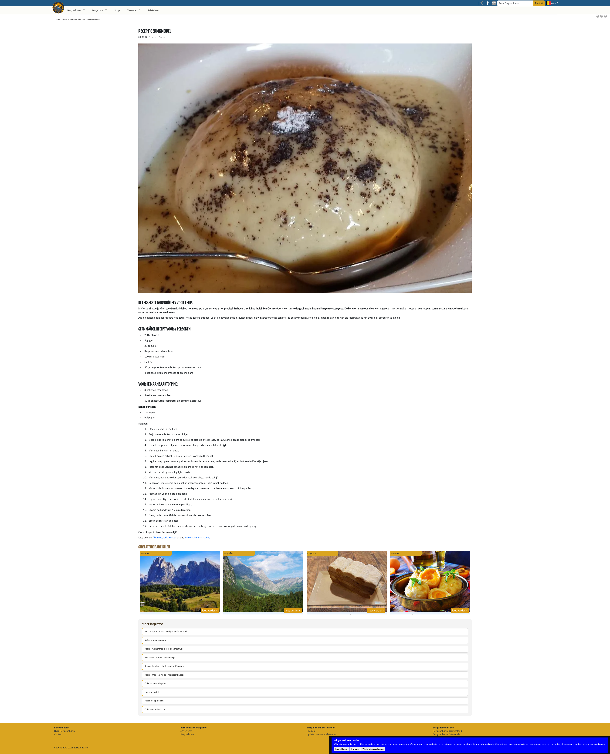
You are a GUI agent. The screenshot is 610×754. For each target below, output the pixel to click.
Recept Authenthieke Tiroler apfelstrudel (164, 649)
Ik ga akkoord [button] (341, 749)
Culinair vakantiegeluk (155, 683)
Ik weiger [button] (355, 749)
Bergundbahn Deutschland (447, 730)
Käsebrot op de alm (154, 701)
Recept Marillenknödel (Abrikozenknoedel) (165, 675)
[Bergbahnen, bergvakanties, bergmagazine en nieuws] (58, 7)
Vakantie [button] (131, 10)
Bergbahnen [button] (74, 10)
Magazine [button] (97, 10)
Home (58, 19)
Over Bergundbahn (64, 730)
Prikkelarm (153, 10)
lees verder (208, 610)
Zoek (538, 3)
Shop (117, 10)
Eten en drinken (77, 19)
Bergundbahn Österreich (446, 734)
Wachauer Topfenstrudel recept (160, 658)
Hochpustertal (152, 692)
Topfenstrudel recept (164, 537)
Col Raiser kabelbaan (155, 709)
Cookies (311, 730)
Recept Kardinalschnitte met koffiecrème (164, 666)
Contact (58, 734)
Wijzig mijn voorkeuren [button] (373, 749)
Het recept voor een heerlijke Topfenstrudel (166, 632)
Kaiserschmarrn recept (197, 537)
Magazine (65, 19)
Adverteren (186, 730)
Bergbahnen (187, 734)
